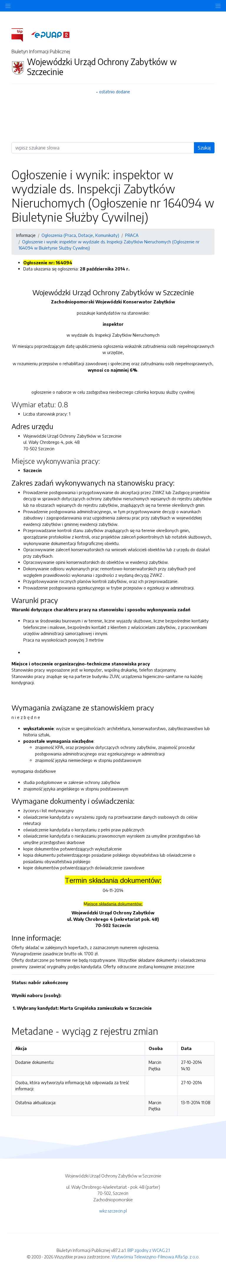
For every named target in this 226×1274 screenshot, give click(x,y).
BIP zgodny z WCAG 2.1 (148, 1250)
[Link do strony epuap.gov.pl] (50, 34)
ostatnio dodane (114, 91)
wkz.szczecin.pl (113, 1210)
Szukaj (204, 148)
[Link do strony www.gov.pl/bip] (20, 34)
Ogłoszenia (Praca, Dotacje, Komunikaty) (80, 235)
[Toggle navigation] (218, 5)
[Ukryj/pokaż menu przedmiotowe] (8, 5)
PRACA (132, 235)
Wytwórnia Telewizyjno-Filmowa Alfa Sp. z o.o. (156, 1256)
